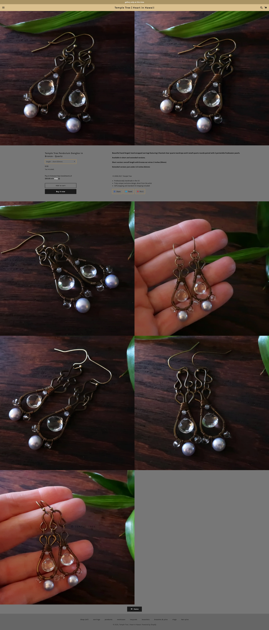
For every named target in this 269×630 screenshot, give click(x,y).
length (48, 162)
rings (174, 619)
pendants (108, 619)
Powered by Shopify (149, 624)
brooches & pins (161, 619)
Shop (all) (84, 619)
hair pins (185, 619)
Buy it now (60, 192)
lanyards (133, 619)
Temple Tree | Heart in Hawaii (134, 7)
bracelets (146, 619)
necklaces (121, 619)
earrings (96, 619)
